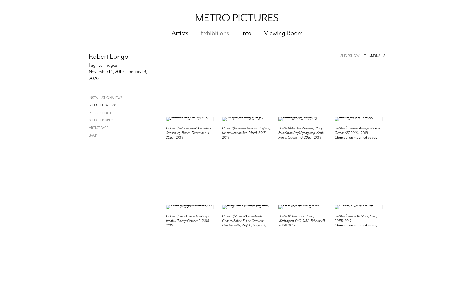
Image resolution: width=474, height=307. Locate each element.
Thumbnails (374, 56)
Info (246, 33)
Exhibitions (215, 33)
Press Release (100, 113)
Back (93, 136)
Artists (179, 33)
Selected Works (103, 105)
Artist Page (99, 128)
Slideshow (350, 56)
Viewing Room (283, 33)
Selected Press (101, 120)
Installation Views (106, 98)
